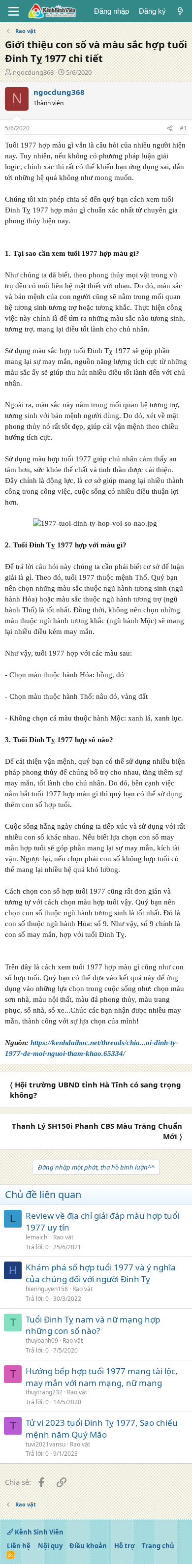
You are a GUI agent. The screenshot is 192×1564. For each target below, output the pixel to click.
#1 (183, 128)
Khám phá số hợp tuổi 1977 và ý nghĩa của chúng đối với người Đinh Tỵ (101, 1273)
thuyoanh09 (42, 1340)
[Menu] (13, 11)
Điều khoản (88, 1545)
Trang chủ (158, 1545)
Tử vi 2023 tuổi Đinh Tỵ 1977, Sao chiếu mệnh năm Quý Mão (102, 1428)
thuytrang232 (44, 1392)
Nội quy (50, 1545)
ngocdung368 (33, 72)
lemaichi (37, 1237)
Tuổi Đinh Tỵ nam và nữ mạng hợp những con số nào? (93, 1325)
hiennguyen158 (47, 1289)
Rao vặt (63, 1237)
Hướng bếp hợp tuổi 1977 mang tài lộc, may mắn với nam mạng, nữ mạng (102, 1376)
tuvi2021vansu (45, 1444)
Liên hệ (19, 1545)
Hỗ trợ (124, 1545)
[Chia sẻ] (169, 128)
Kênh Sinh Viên (38, 1532)
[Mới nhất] (180, 11)
